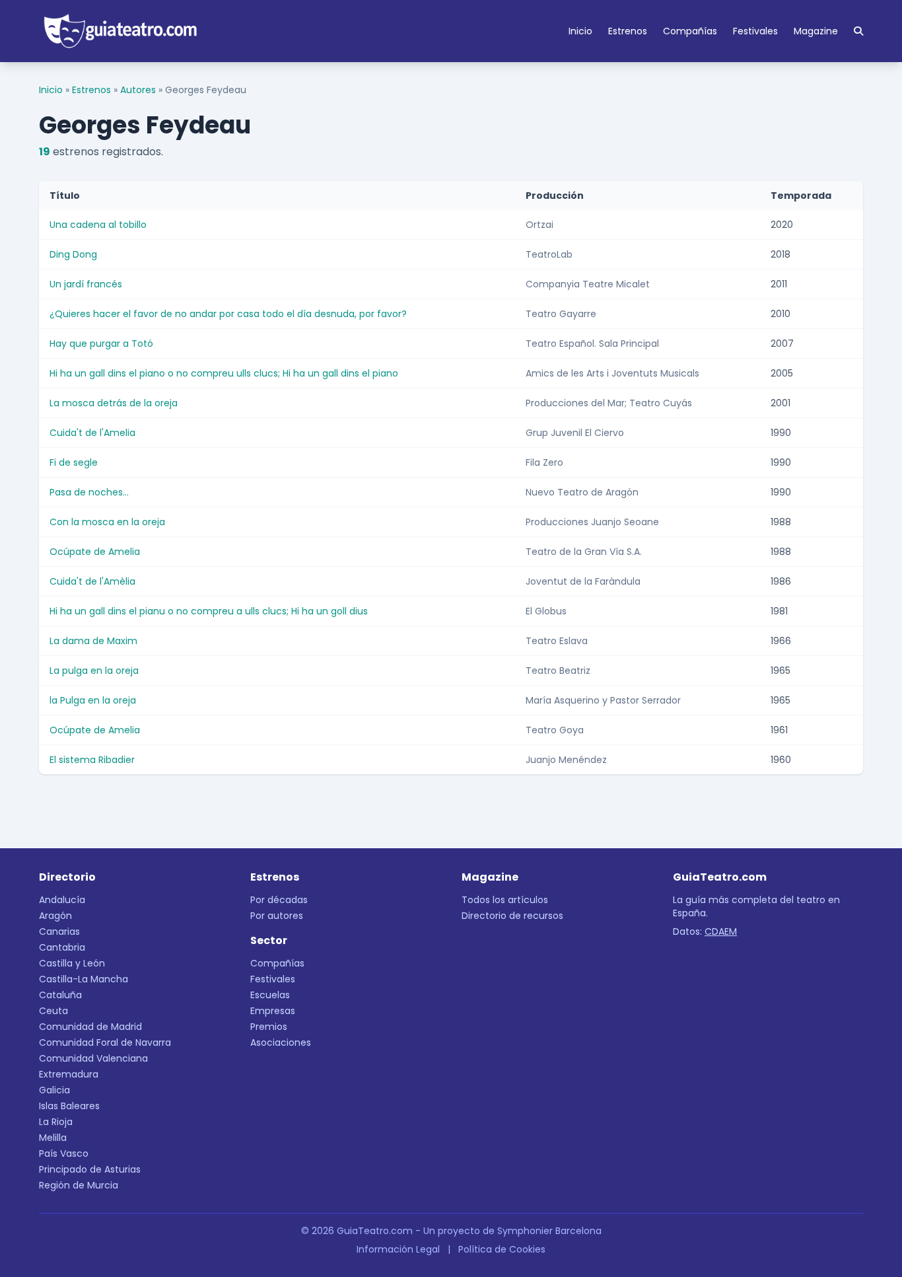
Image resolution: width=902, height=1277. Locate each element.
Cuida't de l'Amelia (92, 432)
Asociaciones (280, 1042)
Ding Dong (73, 254)
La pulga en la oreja (94, 670)
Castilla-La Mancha (83, 979)
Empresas (272, 1010)
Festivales (755, 31)
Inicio (580, 31)
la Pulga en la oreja (93, 700)
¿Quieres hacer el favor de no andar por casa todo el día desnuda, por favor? (228, 313)
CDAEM (721, 931)
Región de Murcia (78, 1185)
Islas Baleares (69, 1106)
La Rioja (56, 1121)
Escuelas (270, 995)
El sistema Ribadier (92, 759)
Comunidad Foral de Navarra (105, 1042)
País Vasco (63, 1153)
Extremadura (68, 1074)
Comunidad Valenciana (93, 1058)
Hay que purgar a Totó (101, 343)
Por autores (276, 915)
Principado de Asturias (90, 1169)
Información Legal (398, 1249)
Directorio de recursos (512, 915)
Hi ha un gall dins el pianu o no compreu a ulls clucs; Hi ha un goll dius (209, 611)
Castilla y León (72, 963)
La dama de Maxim (93, 640)
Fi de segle (74, 462)
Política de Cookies (501, 1249)
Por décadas (279, 899)
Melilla (53, 1137)
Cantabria (62, 947)
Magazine (816, 31)
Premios (268, 1026)
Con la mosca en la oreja (107, 522)
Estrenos (627, 31)
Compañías (690, 31)
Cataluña (60, 995)
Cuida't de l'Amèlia (92, 581)
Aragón (55, 915)
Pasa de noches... (89, 492)
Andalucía (62, 899)
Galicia (54, 1090)
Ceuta (53, 1010)
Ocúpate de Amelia (95, 551)
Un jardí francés (86, 284)
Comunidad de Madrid (90, 1026)
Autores (138, 89)
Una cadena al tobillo (98, 224)
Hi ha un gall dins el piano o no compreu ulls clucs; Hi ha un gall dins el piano (224, 373)
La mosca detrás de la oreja (114, 403)
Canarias (59, 931)
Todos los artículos (505, 899)
